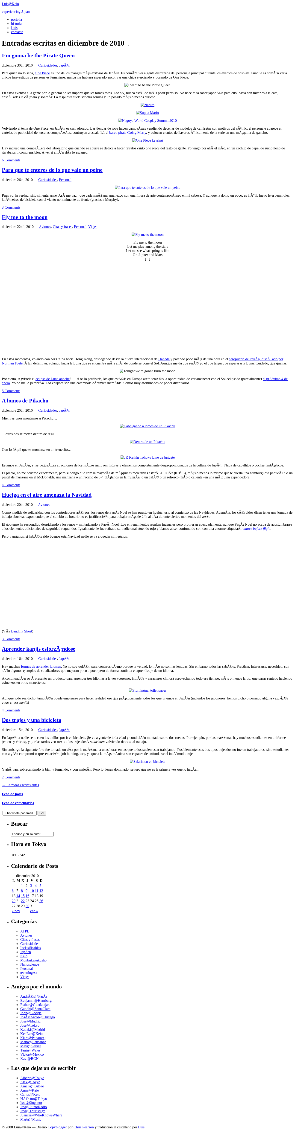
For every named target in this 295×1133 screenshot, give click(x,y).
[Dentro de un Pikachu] (147, 442)
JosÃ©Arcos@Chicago (37, 1017)
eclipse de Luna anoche (52, 379)
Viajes (92, 227)
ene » (34, 911)
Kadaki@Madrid (32, 1029)
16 (27, 896)
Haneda (164, 359)
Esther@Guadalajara (35, 1005)
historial (17, 24)
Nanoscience (29, 964)
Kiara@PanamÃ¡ (33, 1038)
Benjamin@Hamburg (36, 1000)
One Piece (42, 73)
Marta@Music (30, 1119)
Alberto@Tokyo (32, 1078)
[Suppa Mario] (147, 113)
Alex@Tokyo (30, 1082)
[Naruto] (147, 105)
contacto (17, 32)
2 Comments (11, 777)
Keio (23, 956)
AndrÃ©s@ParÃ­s (33, 996)
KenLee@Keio (31, 1034)
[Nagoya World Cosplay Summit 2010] (147, 120)
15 (23, 896)
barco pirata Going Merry (127, 132)
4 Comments (11, 485)
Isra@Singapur (31, 1103)
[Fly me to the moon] (148, 234)
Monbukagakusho (33, 960)
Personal (65, 180)
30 (27, 906)
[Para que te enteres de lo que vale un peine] (147, 187)
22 (23, 901)
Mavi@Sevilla (30, 1046)
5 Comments (11, 391)
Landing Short (21, 631)
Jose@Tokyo (29, 1025)
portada (16, 19)
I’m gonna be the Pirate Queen (38, 55)
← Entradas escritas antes (20, 785)
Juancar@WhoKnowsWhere (41, 1115)
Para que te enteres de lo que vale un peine (52, 170)
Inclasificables (30, 948)
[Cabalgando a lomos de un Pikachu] (147, 426)
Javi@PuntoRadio (33, 1107)
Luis (14, 28)
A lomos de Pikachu (25, 401)
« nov (16, 911)
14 (18, 896)
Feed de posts (12, 794)
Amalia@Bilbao (32, 1086)
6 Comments (11, 160)
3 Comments (11, 207)
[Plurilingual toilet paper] (147, 690)
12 (41, 891)
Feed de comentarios (18, 803)
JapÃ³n (64, 65)
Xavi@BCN (29, 1058)
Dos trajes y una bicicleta (31, 720)
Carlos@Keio (30, 1094)
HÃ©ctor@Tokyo (33, 1099)
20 (13, 901)
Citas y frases (62, 227)
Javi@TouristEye (32, 1111)
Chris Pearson (84, 1127)
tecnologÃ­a (28, 973)
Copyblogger (57, 1127)
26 (41, 901)
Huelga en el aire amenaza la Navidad (46, 495)
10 (32, 891)
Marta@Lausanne (33, 1042)
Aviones (45, 227)
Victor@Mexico (32, 1054)
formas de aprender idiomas (41, 666)
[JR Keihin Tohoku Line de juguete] (148, 457)
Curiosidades (47, 65)
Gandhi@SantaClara (35, 1009)
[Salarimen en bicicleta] (147, 761)
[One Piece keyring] (147, 140)
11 (36, 891)
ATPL (24, 931)
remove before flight (256, 528)
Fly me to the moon (24, 217)
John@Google (30, 1013)
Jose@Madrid (30, 1021)
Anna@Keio (29, 1090)
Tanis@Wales (30, 1050)
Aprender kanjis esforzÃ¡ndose (38, 649)
